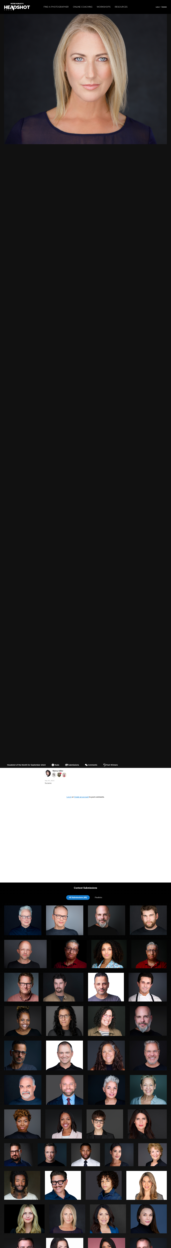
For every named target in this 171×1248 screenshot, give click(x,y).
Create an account (81, 797)
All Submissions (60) (78, 897)
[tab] (78, 897)
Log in (158, 7)
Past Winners (112, 765)
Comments (92, 765)
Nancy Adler (58, 771)
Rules (56, 765)
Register (164, 7)
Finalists (98, 897)
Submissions (73, 765)
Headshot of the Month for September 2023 (26, 765)
